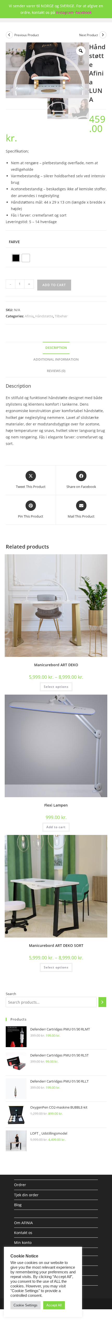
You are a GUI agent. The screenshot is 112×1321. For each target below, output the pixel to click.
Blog (18, 1204)
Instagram (65, 12)
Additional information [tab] (56, 359)
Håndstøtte (44, 316)
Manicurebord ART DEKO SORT (56, 945)
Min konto (23, 1242)
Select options (56, 686)
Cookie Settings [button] (26, 1305)
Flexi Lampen (56, 805)
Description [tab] (56, 347)
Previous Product (26, 35)
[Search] (102, 1002)
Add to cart (54, 285)
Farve (14, 241)
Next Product (88, 35)
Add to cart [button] (56, 827)
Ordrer (20, 1184)
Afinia (29, 316)
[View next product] (103, 35)
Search (11, 993)
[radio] (16, 258)
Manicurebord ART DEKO (56, 664)
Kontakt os (23, 1232)
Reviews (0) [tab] (56, 371)
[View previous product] (9, 35)
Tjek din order (26, 1194)
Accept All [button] (54, 1305)
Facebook (84, 12)
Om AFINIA (23, 1222)
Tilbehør (61, 316)
